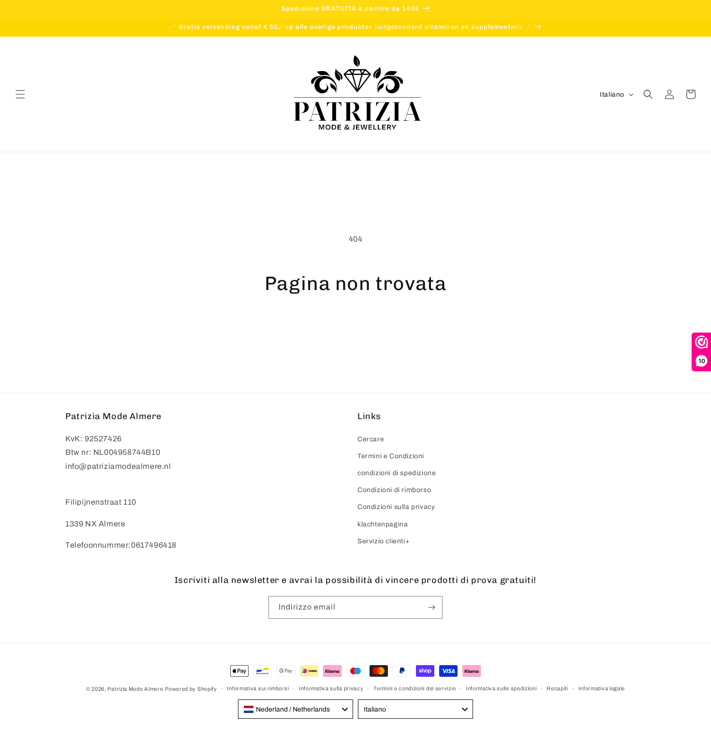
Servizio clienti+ (383, 541)
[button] (20, 94)
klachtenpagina (382, 524)
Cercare (370, 439)
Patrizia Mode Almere (135, 689)
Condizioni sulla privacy (396, 506)
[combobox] (295, 709)
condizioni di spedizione (396, 473)
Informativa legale (601, 688)
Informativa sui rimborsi (258, 688)
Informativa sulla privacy (331, 688)
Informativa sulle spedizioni (501, 688)
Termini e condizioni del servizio (414, 688)
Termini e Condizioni (390, 456)
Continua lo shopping (355, 331)
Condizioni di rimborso (394, 490)
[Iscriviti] (431, 607)
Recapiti (557, 688)
